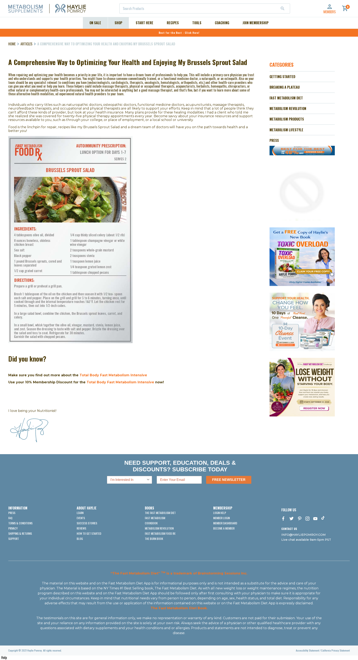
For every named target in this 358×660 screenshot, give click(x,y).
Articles (26, 44)
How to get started (89, 533)
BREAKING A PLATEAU (285, 87)
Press (11, 512)
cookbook (151, 523)
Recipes (173, 22)
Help (4, 657)
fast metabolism (155, 518)
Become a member (224, 528)
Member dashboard (225, 523)
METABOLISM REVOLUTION (288, 108)
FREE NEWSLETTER (229, 479)
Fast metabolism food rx (160, 533)
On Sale (95, 22)
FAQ (10, 518)
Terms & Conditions (20, 523)
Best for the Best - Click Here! (179, 32)
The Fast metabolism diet (160, 512)
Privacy (13, 528)
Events (81, 518)
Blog (80, 538)
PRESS (274, 140)
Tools (196, 22)
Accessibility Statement (307, 650)
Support (13, 538)
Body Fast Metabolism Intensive (125, 382)
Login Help (219, 512)
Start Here (144, 22)
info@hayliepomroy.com (303, 535)
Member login (221, 518)
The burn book (154, 538)
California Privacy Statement (335, 650)
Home (12, 44)
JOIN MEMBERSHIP (255, 22)
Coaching (222, 22)
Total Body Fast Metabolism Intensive (113, 375)
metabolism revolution (159, 528)
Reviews (81, 528)
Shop (118, 22)
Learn (80, 512)
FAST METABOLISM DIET (286, 97)
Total (91, 382)
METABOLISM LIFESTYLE (286, 129)
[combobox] (204, 8)
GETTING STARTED (282, 76)
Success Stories (87, 523)
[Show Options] (148, 480)
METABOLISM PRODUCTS (287, 119)
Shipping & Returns (20, 533)
